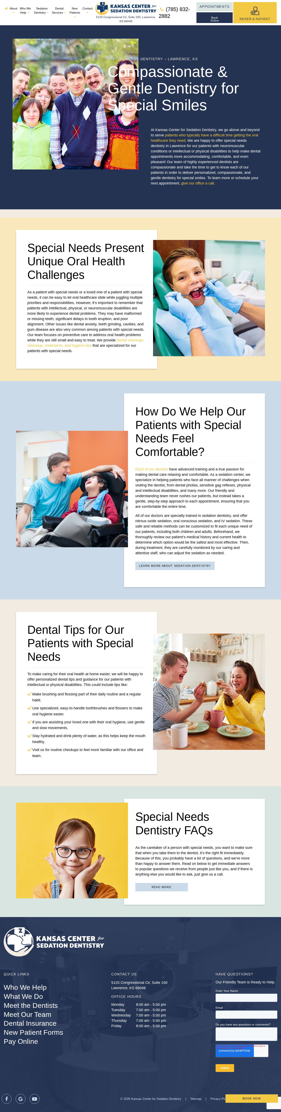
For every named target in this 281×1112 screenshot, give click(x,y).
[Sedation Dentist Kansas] (6, 8)
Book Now (252, 1098)
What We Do (23, 996)
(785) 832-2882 (174, 12)
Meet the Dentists (31, 1005)
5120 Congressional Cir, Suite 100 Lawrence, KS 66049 (139, 985)
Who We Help (25, 10)
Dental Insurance (30, 1023)
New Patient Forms (33, 1032)
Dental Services (58, 10)
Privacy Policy (220, 1098)
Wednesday (121, 1015)
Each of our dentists (151, 469)
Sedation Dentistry (41, 10)
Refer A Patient (255, 19)
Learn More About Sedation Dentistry (175, 565)
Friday (116, 1026)
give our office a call (197, 183)
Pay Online (21, 1041)
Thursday (119, 1021)
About (13, 8)
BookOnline (214, 19)
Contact (87, 8)
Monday (117, 1005)
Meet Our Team (27, 1014)
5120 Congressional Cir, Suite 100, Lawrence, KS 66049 (126, 19)
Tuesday (118, 1010)
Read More (162, 887)
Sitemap (195, 1098)
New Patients (75, 10)
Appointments (215, 6)
